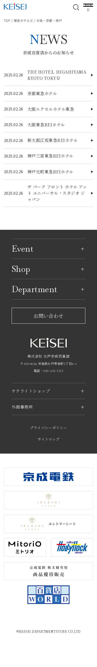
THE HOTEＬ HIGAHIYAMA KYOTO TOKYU (56, 75)
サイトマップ (48, 439)
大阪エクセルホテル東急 (50, 109)
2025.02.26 (13, 74)
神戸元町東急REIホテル (50, 172)
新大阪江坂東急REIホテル (52, 140)
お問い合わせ (48, 315)
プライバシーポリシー (48, 427)
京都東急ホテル (42, 93)
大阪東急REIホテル (46, 125)
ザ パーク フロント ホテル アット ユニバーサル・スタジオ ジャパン (57, 193)
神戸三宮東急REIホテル (50, 156)
